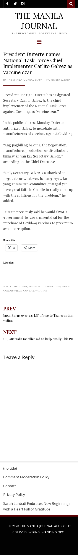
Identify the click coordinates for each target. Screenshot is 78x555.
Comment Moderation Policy (26, 477)
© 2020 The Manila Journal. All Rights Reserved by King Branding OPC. (40, 529)
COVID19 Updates (29, 286)
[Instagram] (23, 4)
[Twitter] (15, 4)
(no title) (10, 468)
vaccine (41, 290)
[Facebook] (7, 4)
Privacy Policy (14, 494)
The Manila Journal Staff (24, 79)
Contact (9, 486)
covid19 (28, 290)
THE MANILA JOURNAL (39, 21)
